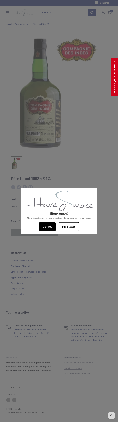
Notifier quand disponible (114, 77)
